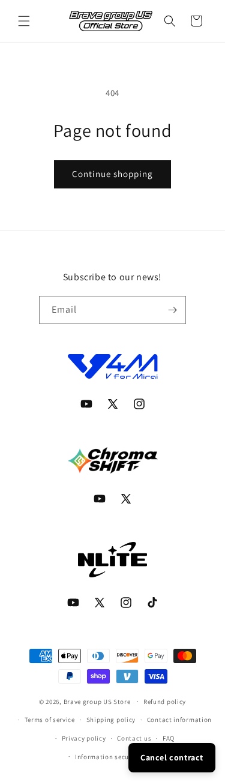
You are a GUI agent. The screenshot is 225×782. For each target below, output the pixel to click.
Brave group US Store (97, 701)
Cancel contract (171, 757)
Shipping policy (111, 719)
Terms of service (50, 719)
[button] (24, 21)
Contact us (134, 738)
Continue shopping (112, 173)
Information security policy (118, 757)
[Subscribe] (172, 310)
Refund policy (164, 701)
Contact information (179, 719)
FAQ (169, 738)
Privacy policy (84, 738)
